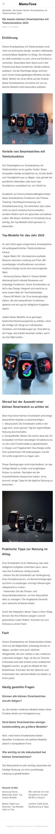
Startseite (6, 10)
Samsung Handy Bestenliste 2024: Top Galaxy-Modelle (12, 794)
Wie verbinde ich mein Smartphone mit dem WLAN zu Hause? (38, 794)
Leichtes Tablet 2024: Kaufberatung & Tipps (38, 805)
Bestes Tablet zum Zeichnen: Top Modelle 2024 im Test (12, 806)
